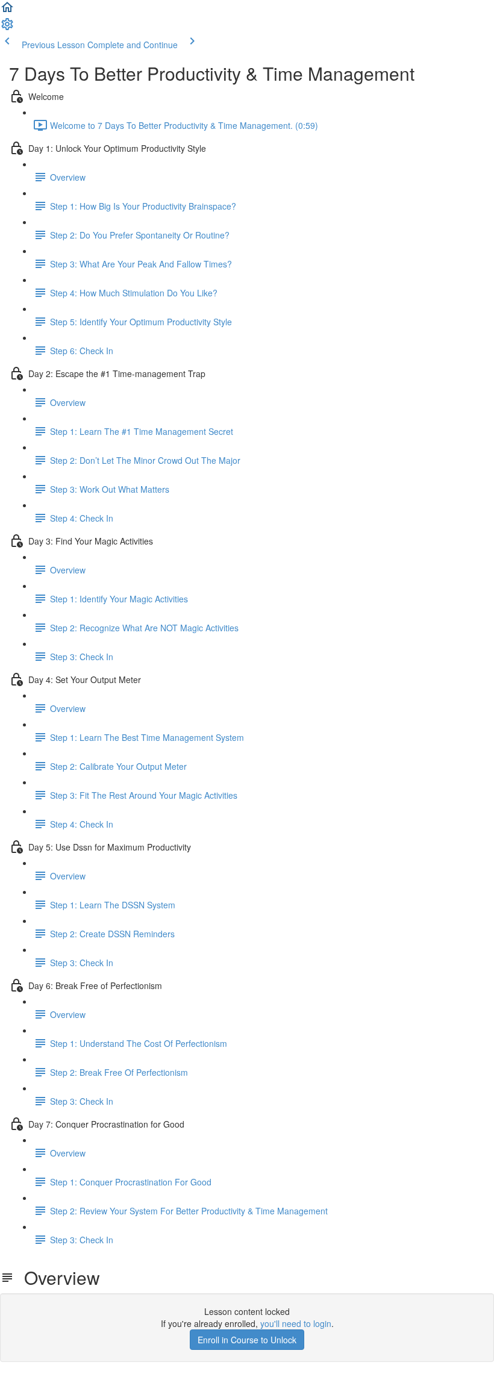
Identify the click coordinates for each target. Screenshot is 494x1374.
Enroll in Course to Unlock (247, 1340)
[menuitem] (7, 28)
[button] (7, 11)
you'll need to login (295, 1323)
